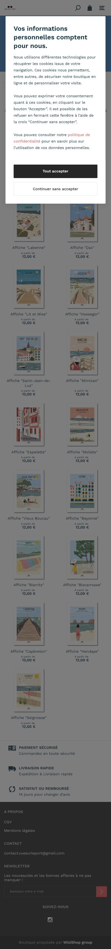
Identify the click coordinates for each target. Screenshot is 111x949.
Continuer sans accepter (55, 189)
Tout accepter (55, 171)
